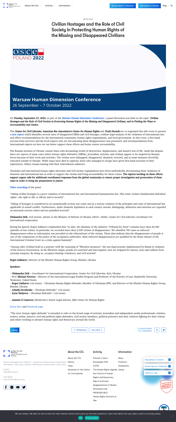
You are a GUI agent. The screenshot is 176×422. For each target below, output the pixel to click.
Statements (123, 366)
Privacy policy (92, 418)
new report (18, 134)
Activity (49, 6)
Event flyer (16, 306)
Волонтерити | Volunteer (123, 6)
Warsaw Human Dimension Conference (82, 117)
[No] (172, 416)
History (71, 362)
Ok (80, 418)
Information (64, 6)
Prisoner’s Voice (100, 358)
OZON (96, 366)
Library (121, 370)
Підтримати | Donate (149, 6)
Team (70, 366)
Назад (14, 330)
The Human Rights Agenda (105, 370)
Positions (122, 362)
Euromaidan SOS (100, 362)
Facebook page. (35, 306)
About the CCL (74, 358)
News (120, 358)
